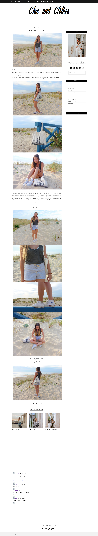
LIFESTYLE (70, 105)
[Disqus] (36, 453)
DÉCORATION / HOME (72, 99)
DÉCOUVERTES (71, 88)
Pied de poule (33, 429)
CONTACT (52, 1)
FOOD (69, 97)
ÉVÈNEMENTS (71, 90)
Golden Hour (16, 429)
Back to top (84, 533)
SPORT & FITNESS (72, 101)
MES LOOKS (37, 27)
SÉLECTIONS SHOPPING (73, 86)
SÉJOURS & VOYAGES (72, 92)
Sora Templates (20, 534)
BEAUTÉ (69, 94)
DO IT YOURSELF (71, 103)
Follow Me (17, 1)
